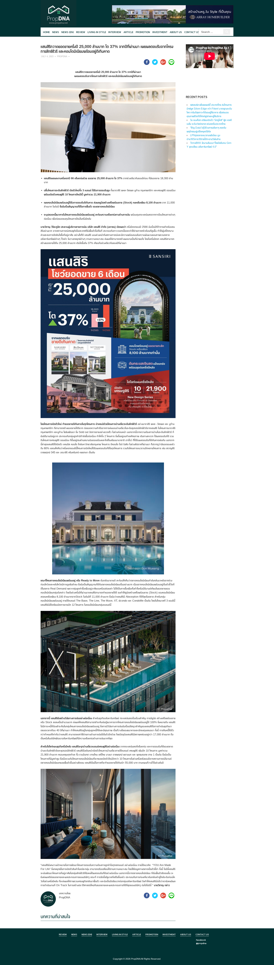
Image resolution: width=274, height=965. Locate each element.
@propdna (201, 943)
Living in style (97, 32)
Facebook (201, 940)
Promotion (143, 32)
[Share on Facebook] (147, 64)
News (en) (67, 32)
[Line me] (171, 64)
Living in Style (120, 934)
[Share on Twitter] (155, 64)
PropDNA (62, 56)
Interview (114, 32)
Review (80, 32)
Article (128, 32)
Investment (159, 32)
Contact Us (191, 32)
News (55, 32)
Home (46, 32)
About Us (176, 32)
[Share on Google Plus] (163, 64)
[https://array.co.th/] (172, 14)
